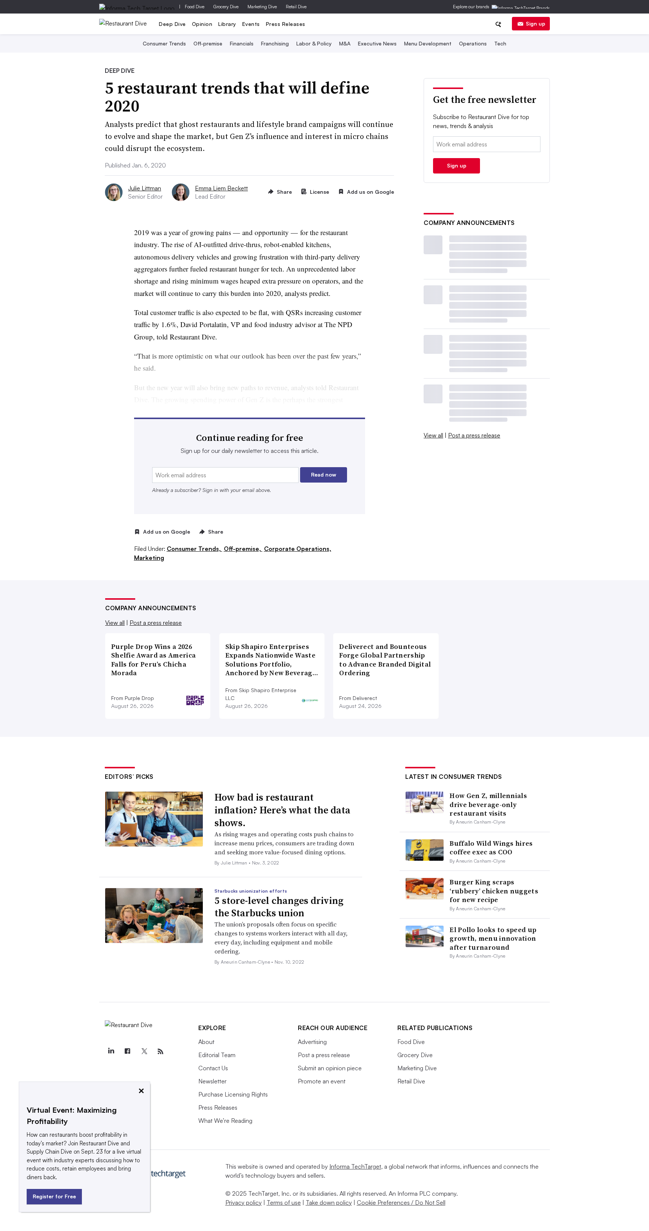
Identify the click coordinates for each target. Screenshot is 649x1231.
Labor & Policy (314, 43)
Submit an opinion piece (330, 1068)
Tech (500, 43)
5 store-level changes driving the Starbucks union (278, 907)
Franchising (275, 43)
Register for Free (54, 1196)
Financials (242, 43)
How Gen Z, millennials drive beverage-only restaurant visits (488, 804)
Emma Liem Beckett (221, 188)
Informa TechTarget (355, 1166)
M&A (344, 43)
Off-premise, (243, 548)
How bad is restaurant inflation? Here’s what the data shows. (282, 810)
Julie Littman (144, 188)
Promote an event (322, 1081)
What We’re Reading (225, 1120)
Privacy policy (243, 1202)
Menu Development (427, 43)
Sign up (535, 23)
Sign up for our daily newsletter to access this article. (249, 450)
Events (251, 24)
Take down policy (329, 1202)
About (206, 1041)
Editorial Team (216, 1055)
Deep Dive (172, 24)
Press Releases (285, 24)
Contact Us (213, 1068)
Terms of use (284, 1202)
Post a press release (474, 435)
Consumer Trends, (194, 548)
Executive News (377, 43)
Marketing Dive (262, 6)
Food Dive (194, 6)
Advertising (312, 1041)
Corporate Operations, (297, 548)
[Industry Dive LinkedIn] (111, 1051)
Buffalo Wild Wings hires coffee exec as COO (491, 848)
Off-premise (207, 43)
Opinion (202, 24)
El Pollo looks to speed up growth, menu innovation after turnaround (493, 938)
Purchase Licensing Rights (233, 1094)
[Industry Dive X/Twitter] (144, 1051)
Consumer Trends (164, 43)
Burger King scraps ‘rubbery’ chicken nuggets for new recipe (494, 890)
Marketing (149, 557)
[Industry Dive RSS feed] (160, 1051)
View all (433, 435)
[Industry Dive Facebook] (127, 1051)
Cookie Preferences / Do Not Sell (401, 1202)
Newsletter (212, 1081)
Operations (473, 43)
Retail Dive (296, 6)
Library (227, 24)
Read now (323, 474)
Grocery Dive (225, 6)
